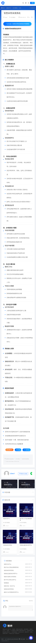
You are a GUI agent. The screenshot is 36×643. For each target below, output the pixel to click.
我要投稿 (33, 8)
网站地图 (22, 639)
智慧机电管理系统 (26, 484)
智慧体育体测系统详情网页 (18, 24)
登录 (32, 2)
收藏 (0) (10, 449)
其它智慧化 (15, 8)
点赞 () (27, 449)
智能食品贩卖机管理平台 (26, 545)
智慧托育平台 (8, 484)
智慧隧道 (6, 583)
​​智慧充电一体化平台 (9, 586)
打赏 (18, 449)
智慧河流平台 (6, 518)
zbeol (6, 17)
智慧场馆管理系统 (7, 545)
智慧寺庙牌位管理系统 (10, 576)
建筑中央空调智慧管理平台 (11, 592)
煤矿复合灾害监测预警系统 (26, 519)
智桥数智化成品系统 (10, 458)
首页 (4, 8)
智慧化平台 (8, 8)
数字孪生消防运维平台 (10, 579)
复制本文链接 (23, 473)
